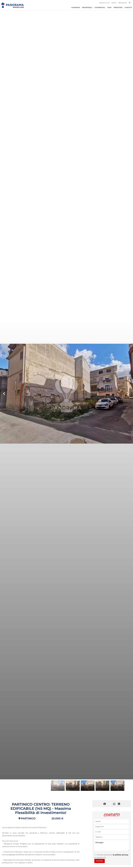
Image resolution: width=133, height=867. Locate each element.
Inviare (99, 861)
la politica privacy (120, 855)
